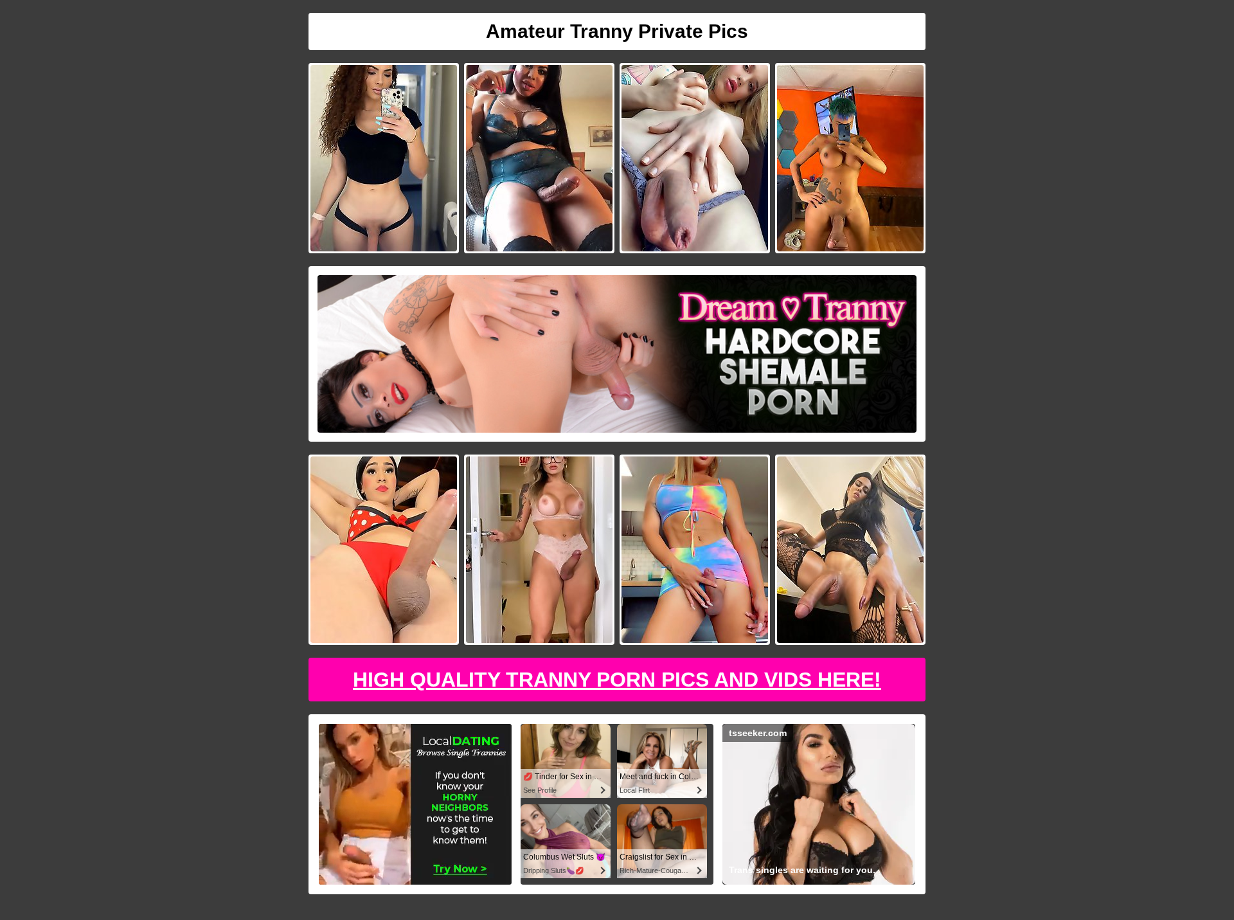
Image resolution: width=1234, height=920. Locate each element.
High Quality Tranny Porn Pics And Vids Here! (617, 679)
